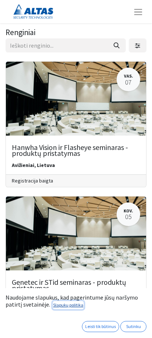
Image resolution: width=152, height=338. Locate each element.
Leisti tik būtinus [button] (100, 326)
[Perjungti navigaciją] (138, 11)
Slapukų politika (68, 305)
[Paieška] (116, 45)
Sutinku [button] (133, 326)
